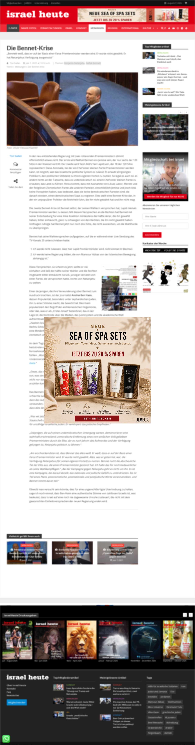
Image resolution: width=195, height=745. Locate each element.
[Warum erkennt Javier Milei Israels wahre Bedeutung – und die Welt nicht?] (58, 700)
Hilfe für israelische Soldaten (163, 686)
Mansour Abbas (156, 701)
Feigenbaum (154, 732)
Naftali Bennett (93, 63)
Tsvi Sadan (15, 63)
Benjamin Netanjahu (74, 63)
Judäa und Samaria (157, 691)
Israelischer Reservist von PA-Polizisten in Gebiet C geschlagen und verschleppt (165, 131)
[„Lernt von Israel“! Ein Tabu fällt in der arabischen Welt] (149, 91)
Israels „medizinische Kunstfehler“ (77, 717)
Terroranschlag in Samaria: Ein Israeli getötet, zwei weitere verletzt (126, 691)
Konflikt (166, 123)
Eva (172, 691)
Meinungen (20, 66)
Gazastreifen (154, 717)
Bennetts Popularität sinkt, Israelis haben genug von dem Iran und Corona (72, 553)
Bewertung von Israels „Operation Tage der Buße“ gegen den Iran (117, 553)
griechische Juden (171, 712)
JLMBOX (28, 3)
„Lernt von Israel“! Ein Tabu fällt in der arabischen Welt (171, 93)
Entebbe (152, 696)
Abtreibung (172, 722)
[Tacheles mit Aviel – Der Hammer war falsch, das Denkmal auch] (149, 55)
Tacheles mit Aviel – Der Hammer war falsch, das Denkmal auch (169, 59)
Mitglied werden (14, 3)
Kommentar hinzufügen (16, 171)
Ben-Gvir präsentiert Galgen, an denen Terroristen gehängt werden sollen (123, 722)
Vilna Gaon (153, 712)
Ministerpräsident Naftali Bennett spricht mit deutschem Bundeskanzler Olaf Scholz (27, 553)
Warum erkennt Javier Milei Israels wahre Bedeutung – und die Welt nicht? (80, 705)
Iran (183, 686)
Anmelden (55, 3)
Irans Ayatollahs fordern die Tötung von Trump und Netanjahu (80, 691)
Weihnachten (174, 701)
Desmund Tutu (174, 706)
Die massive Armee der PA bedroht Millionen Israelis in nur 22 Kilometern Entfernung (127, 706)
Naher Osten (163, 88)
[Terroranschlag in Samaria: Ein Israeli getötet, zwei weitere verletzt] (105, 687)
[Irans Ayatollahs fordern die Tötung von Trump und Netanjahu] (58, 687)
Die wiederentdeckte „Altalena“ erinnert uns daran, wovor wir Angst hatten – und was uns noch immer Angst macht (172, 77)
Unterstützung (41, 3)
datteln (168, 732)
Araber (169, 727)
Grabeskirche (155, 727)
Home (10, 66)
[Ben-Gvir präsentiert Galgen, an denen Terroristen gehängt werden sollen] (105, 717)
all (67, 712)
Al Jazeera (170, 717)
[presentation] (181, 112)
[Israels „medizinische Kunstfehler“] (58, 714)
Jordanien (165, 696)
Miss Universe (155, 706)
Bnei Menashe (155, 722)
